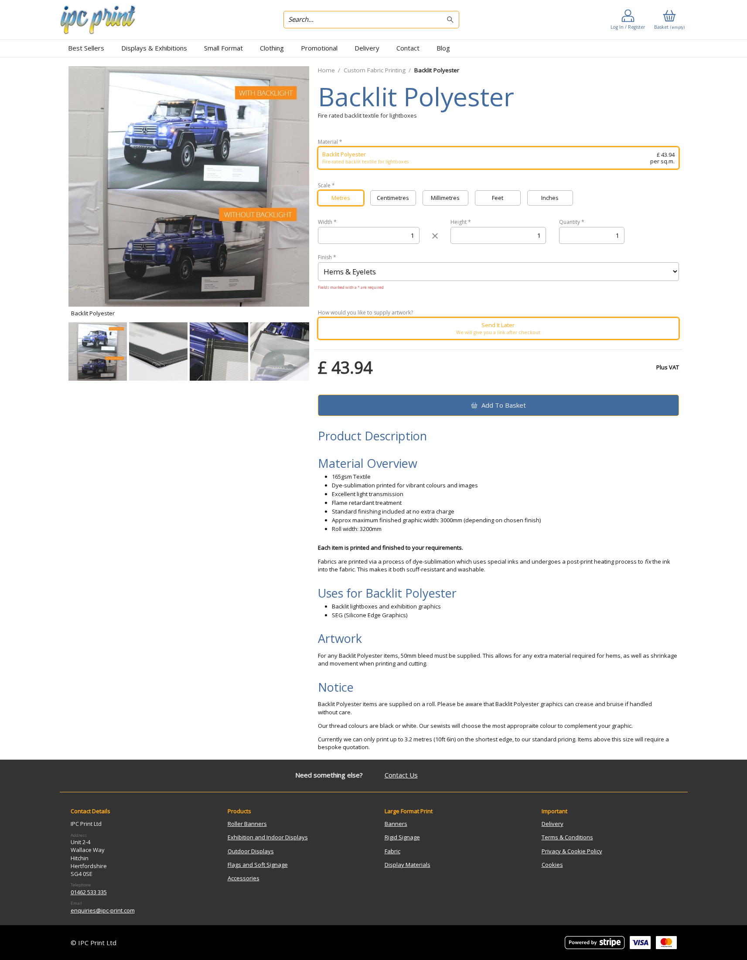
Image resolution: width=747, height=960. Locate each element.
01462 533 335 (89, 892)
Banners (396, 824)
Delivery (367, 48)
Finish (327, 257)
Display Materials (407, 865)
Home (326, 70)
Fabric (392, 851)
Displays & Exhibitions (154, 48)
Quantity (571, 222)
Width (327, 222)
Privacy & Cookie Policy (572, 851)
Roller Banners (247, 824)
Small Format (223, 48)
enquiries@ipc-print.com (103, 910)
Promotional (319, 48)
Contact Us (401, 775)
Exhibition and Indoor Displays (268, 837)
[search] (451, 20)
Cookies (552, 865)
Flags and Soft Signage (258, 865)
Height (460, 222)
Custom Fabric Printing (375, 70)
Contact (408, 48)
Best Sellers (86, 48)
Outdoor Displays (251, 851)
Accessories (243, 878)
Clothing (272, 48)
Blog (443, 48)
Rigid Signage (402, 837)
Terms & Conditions (567, 837)
